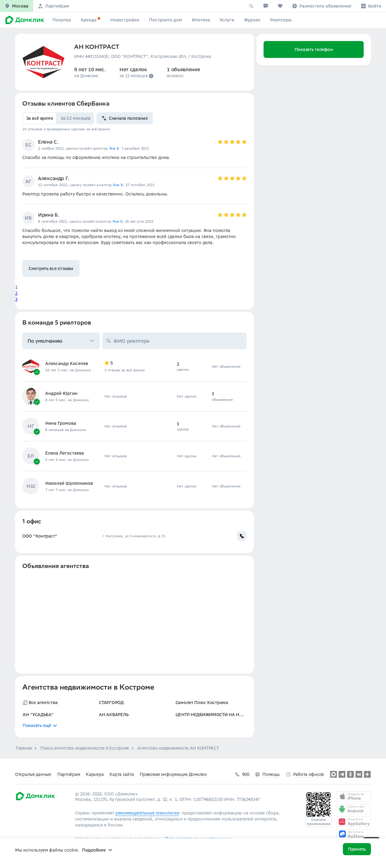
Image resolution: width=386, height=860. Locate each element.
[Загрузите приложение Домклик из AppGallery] (354, 822)
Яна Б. (114, 148)
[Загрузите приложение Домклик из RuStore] (354, 834)
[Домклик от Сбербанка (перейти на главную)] (35, 799)
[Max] (333, 774)
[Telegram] (342, 774)
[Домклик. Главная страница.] (24, 20)
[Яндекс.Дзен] (367, 774)
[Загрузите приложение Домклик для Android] (354, 809)
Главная (24, 748)
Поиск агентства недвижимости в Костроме (84, 748)
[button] (16, 6)
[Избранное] (280, 6)
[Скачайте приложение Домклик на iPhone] (354, 796)
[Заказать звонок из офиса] (242, 536)
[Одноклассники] (350, 774)
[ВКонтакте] (358, 774)
